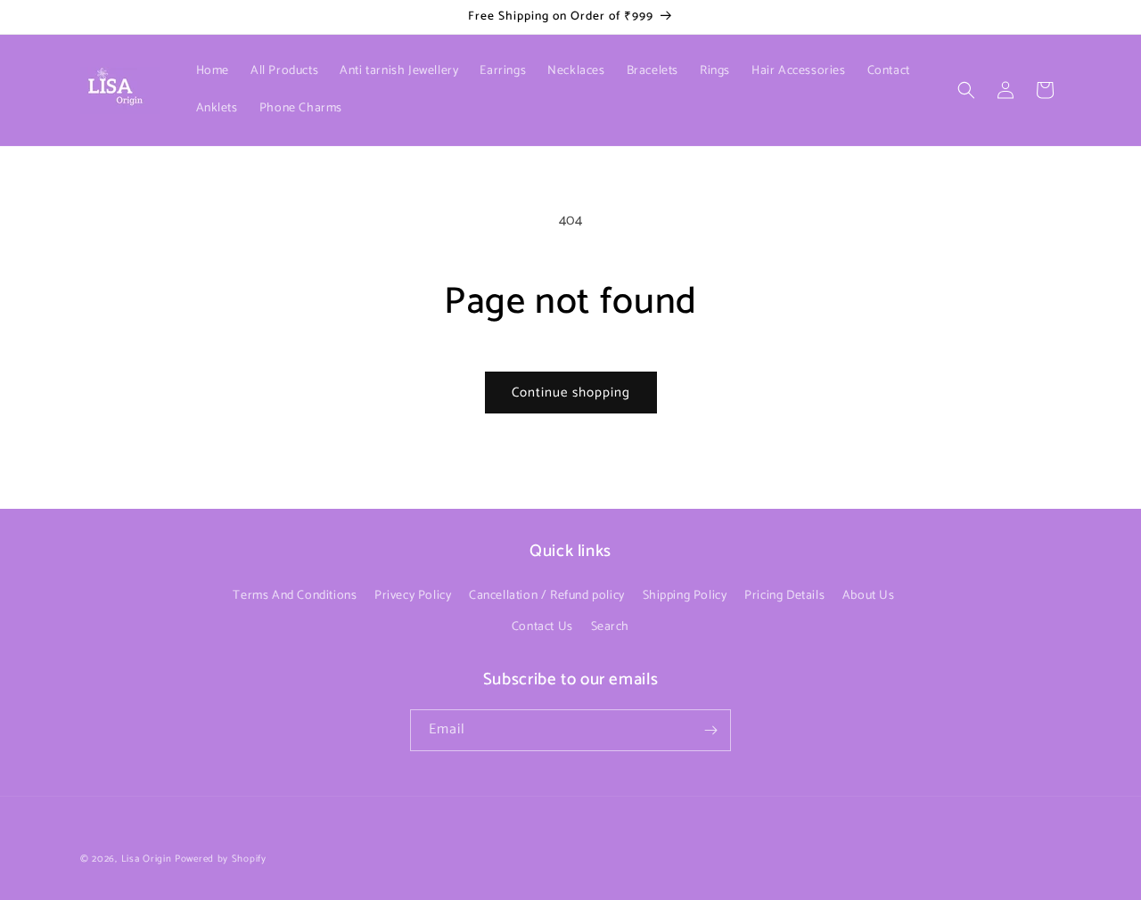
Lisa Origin (146, 859)
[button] (966, 90)
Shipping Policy (685, 595)
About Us (868, 595)
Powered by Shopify (221, 859)
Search (610, 627)
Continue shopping (571, 392)
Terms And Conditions (295, 595)
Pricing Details (784, 595)
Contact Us (542, 627)
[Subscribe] (710, 730)
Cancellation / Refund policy (547, 595)
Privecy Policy (412, 595)
